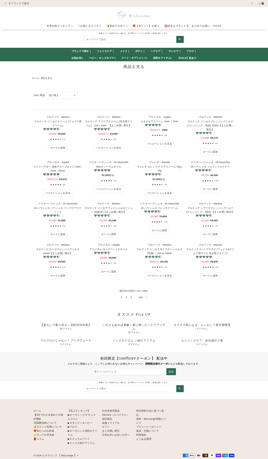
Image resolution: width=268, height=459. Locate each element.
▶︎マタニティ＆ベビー (80, 423)
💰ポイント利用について (48, 426)
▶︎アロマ (72, 426)
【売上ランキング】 (79, 410)
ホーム (35, 78)
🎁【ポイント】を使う (146, 26)
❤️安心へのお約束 (44, 430)
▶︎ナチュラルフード (79, 439)
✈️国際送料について (45, 423)
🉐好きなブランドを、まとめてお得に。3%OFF (192, 26)
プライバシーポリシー (148, 426)
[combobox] (46, 3)
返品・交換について (147, 430)
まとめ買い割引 (111, 430)
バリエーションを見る (108, 147)
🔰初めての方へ (116, 26)
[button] (51, 129)
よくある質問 (143, 439)
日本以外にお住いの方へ (116, 435)
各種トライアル (111, 423)
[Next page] (147, 297)
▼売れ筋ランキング (59, 26)
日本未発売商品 (111, 410)
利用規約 (141, 435)
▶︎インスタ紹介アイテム (81, 443)
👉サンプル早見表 (44, 435)
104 (141, 297)
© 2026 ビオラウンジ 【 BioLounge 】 (55, 455)
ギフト (106, 426)
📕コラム (39, 439)
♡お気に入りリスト (89, 26)
